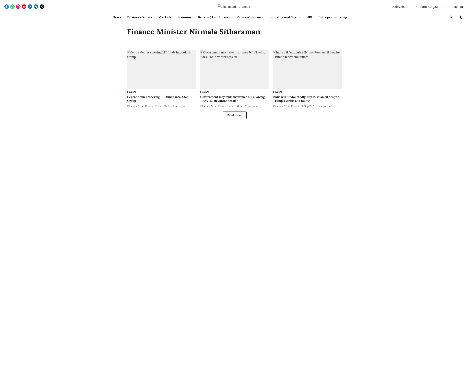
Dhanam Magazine (428, 7)
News (116, 17)
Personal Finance (250, 17)
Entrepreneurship (332, 17)
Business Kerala (139, 17)
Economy (185, 17)
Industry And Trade (284, 17)
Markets (165, 17)
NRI (309, 17)
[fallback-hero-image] (161, 69)
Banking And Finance (214, 17)
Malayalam (399, 7)
